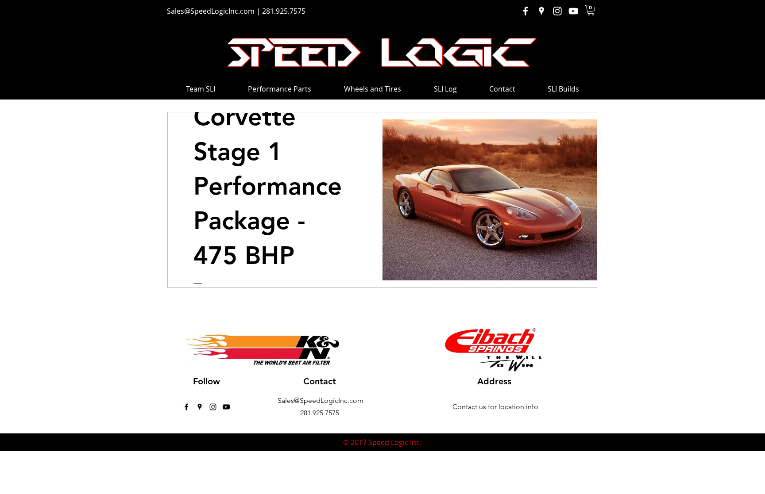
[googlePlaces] (199, 406)
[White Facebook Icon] (525, 11)
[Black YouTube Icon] (226, 406)
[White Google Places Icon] (541, 11)
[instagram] (213, 406)
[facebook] (186, 406)
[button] (591, 10)
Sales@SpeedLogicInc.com (211, 11)
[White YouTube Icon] (573, 11)
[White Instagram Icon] (557, 11)
